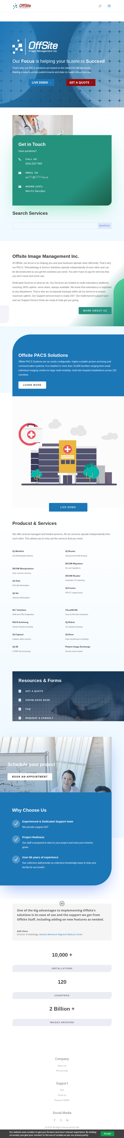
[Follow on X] (61, 1120)
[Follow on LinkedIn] (67, 1120)
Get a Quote (34, 691)
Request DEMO (62, 1100)
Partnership (62, 1071)
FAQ (28, 709)
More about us (95, 310)
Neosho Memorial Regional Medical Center (61, 934)
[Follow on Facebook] (54, 1120)
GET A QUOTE (80, 82)
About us (62, 1066)
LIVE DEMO (41, 82)
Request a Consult (39, 718)
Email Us (62, 1095)
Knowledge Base (38, 700)
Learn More (32, 385)
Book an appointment (30, 776)
